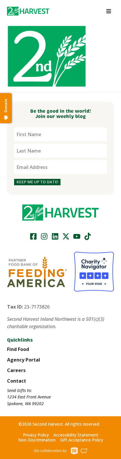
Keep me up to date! (37, 181)
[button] (28, 11)
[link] (28, 11)
